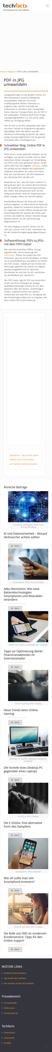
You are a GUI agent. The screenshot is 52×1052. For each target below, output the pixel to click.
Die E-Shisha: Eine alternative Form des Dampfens (23, 824)
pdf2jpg (35, 166)
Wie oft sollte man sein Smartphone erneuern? (19, 880)
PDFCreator (9, 255)
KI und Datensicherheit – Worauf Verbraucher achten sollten (25, 535)
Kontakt (7, 1043)
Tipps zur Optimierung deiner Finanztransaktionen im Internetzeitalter (23, 654)
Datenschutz (9, 1033)
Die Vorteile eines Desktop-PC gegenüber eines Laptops (23, 769)
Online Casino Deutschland (22, 460)
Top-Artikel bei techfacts (15, 978)
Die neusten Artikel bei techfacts (19, 983)
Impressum (9, 1038)
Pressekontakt (10, 1003)
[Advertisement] (26, 38)
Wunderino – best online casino (24, 455)
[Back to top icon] (46, 1046)
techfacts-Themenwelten (15, 973)
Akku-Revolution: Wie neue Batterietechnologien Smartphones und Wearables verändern (23, 594)
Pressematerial (11, 1013)
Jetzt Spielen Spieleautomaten (23, 464)
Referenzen (9, 1008)
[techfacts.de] (15, 7)
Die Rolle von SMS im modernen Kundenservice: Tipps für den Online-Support (25, 937)
